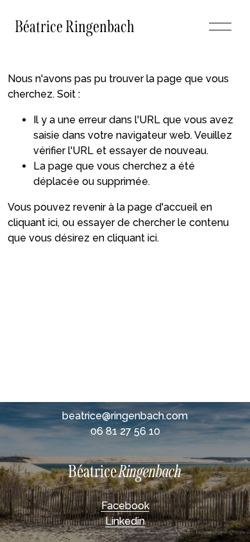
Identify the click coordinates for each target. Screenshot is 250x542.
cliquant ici (33, 222)
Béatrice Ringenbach (75, 27)
